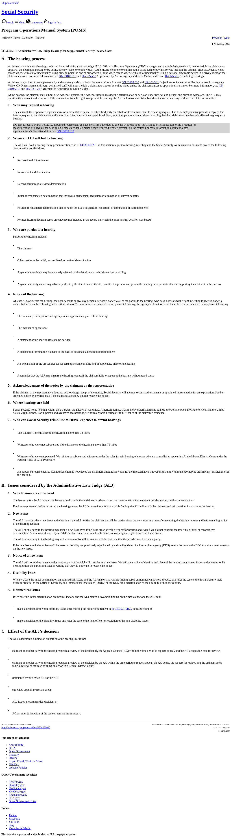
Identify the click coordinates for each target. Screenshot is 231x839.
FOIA (12, 748)
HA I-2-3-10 (172, 76)
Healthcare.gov (17, 788)
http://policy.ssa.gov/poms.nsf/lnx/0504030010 (25, 727)
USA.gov (14, 798)
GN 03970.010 (65, 131)
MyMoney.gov (17, 791)
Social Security (19, 11)
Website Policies (18, 767)
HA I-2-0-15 (89, 76)
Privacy (13, 757)
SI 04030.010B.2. (122, 608)
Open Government (19, 751)
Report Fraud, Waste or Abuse (26, 761)
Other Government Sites (22, 801)
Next (227, 37)
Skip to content (10, 3)
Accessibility (16, 744)
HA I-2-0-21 (152, 82)
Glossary (14, 754)
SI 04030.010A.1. (87, 145)
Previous (217, 37)
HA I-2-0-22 (33, 88)
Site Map (14, 764)
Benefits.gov (16, 781)
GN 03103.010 (67, 76)
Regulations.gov (18, 794)
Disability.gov (17, 785)
